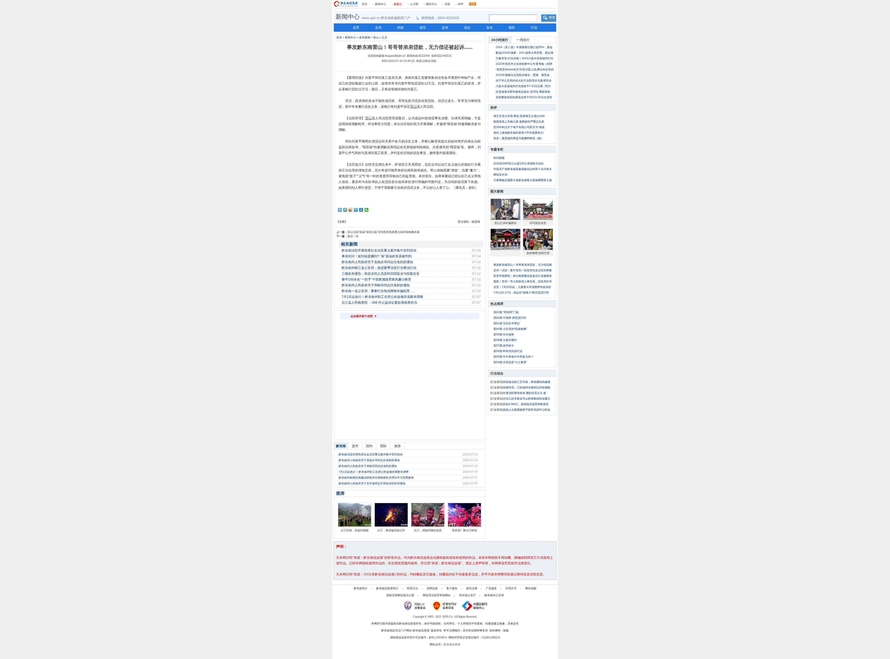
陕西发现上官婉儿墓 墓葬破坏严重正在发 (518, 121)
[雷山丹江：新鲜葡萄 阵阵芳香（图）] (538, 239)
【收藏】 (341, 221)
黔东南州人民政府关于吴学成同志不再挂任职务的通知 (372, 483)
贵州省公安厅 (467, 595)
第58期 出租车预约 (505, 340)
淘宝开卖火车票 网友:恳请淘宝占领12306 (519, 116)
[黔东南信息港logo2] (346, 4)
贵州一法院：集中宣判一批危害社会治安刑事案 (522, 270)
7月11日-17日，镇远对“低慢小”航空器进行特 (521, 292)
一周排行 (523, 40)
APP (460, 4)
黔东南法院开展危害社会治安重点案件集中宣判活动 (379, 250)
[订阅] (472, 3)
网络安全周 (500, 174)
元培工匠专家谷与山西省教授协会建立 (526, 398)
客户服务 (452, 588)
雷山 (376, 37)
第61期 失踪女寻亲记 (506, 323)
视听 (512, 27)
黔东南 (341, 446)
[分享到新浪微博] (351, 210)
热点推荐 (496, 304)
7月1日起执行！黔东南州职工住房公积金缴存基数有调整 (382, 297)
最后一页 (353, 236)
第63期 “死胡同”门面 (506, 312)
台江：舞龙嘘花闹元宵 (391, 530)
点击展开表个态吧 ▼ (363, 316)
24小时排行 (499, 40)
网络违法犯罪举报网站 (437, 595)
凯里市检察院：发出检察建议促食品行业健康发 (522, 275)
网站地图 (530, 588)
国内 (369, 446)
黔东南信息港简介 (387, 588)
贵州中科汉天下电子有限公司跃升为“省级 (518, 127)
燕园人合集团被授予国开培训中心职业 (526, 409)
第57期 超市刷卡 (503, 345)
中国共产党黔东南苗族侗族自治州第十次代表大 (522, 169)
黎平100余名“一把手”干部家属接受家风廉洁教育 (376, 279)
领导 (423, 27)
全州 (378, 27)
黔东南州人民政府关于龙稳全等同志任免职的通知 (377, 262)
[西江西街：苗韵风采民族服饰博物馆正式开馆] (505, 239)
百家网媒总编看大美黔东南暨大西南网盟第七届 (522, 180)
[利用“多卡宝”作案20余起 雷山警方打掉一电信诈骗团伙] (505, 209)
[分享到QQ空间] (345, 210)
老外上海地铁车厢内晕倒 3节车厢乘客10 (518, 132)
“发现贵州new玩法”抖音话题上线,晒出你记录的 (525, 69)
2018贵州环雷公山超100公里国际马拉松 (518, 163)
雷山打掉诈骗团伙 (505, 223)
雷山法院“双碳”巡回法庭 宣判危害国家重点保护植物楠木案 (383, 232)
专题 (447, 4)
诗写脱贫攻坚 (538, 223)
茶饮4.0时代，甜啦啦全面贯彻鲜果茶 (526, 404)
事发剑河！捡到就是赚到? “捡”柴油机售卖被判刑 (377, 256)
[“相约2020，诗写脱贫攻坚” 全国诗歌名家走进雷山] (538, 209)
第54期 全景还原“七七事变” (510, 362)
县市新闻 (364, 37)
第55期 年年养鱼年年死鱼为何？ (513, 356)
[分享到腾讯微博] (356, 210)
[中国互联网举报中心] (474, 605)
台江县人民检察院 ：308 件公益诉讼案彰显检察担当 (379, 302)
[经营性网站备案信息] (445, 605)
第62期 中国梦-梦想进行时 (509, 317)
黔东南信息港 (452, 644)
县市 (445, 27)
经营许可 (511, 588)
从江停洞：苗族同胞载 (355, 530)
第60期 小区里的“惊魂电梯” (510, 329)
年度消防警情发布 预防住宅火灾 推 (524, 393)
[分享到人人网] (361, 210)
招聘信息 (432, 588)
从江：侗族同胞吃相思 (428, 530)
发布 (489, 27)
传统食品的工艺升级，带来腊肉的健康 (526, 382)
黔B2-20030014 (438, 637)
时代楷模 (499, 158)
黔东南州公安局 (494, 595)
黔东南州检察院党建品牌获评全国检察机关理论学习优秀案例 (376, 477)
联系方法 (412, 588)
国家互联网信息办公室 (400, 595)
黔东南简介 (361, 588)
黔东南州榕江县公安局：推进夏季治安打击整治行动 (379, 268)
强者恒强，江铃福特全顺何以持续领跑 (526, 387)
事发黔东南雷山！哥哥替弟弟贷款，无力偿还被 (522, 264)
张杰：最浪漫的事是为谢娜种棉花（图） (518, 138)
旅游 (397, 446)
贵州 (355, 446)
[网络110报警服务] (415, 605)
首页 (364, 4)
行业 (534, 27)
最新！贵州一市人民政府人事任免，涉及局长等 (522, 281)
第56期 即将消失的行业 (507, 351)
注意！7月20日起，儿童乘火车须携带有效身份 (522, 287)
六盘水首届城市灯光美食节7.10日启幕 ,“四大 (523, 86)
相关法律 (471, 588)
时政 (400, 27)
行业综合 (496, 373)
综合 (467, 27)
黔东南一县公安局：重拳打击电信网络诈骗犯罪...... (378, 291)
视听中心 (431, 4)
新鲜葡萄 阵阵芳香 (538, 253)
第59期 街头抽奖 (503, 334)
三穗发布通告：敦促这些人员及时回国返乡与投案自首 (381, 273)
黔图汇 (398, 4)
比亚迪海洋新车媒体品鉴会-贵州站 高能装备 (523, 91)
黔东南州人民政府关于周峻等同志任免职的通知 (376, 285)
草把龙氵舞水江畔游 (464, 530)
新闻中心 (380, 4)
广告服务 (491, 588)
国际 (383, 446)
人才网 (414, 4)
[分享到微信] (367, 210)
